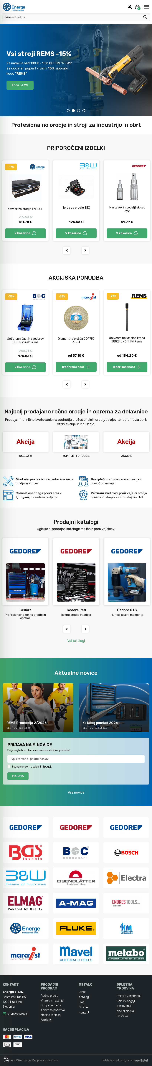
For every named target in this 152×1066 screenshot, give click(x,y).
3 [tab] (78, 110)
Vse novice (76, 792)
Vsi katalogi (76, 641)
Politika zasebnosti (129, 996)
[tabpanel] (76, 70)
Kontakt (84, 1012)
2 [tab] (73, 110)
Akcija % (46, 1019)
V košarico (22, 233)
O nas (82, 992)
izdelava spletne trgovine (118, 1060)
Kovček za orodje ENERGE (25, 209)
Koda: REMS (20, 85)
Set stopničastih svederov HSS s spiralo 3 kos (25, 340)
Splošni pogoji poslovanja (126, 1003)
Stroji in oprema (51, 1005)
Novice (83, 1007)
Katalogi (84, 997)
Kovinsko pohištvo (53, 1010)
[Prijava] (130, 7)
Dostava (122, 1016)
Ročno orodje (49, 995)
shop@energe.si (17, 1013)
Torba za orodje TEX (76, 207)
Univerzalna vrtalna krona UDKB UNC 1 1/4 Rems (127, 339)
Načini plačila (125, 1011)
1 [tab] (68, 110)
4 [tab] (83, 110)
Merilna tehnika (51, 1015)
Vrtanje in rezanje (52, 1000)
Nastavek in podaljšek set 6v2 (127, 209)
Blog (82, 1002)
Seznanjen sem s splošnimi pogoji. (32, 766)
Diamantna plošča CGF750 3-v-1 (76, 340)
